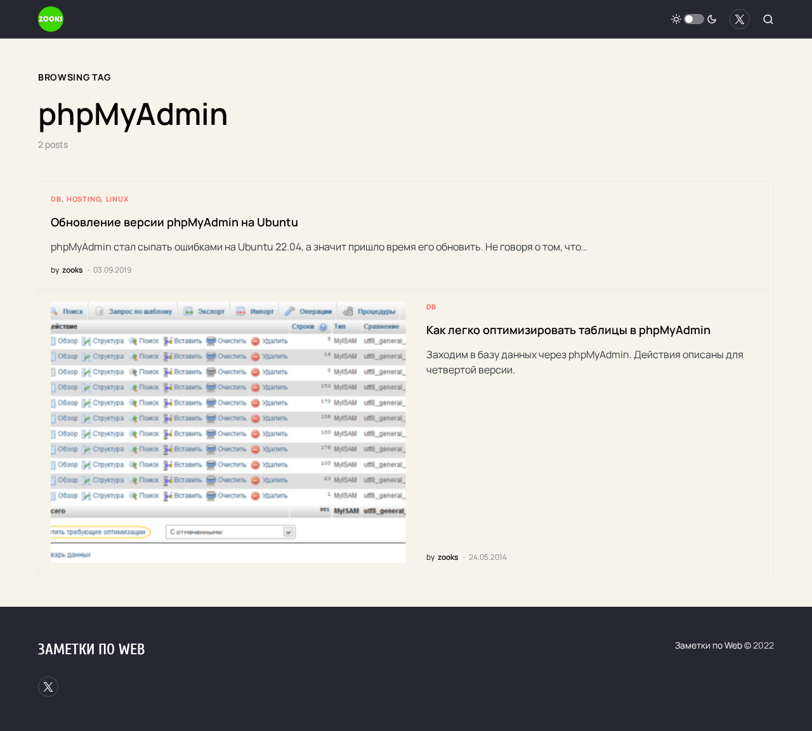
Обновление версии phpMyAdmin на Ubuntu (174, 222)
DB (56, 199)
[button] (694, 19)
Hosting (84, 199)
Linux (117, 199)
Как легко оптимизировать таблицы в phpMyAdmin (568, 329)
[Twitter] (740, 19)
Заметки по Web (91, 649)
